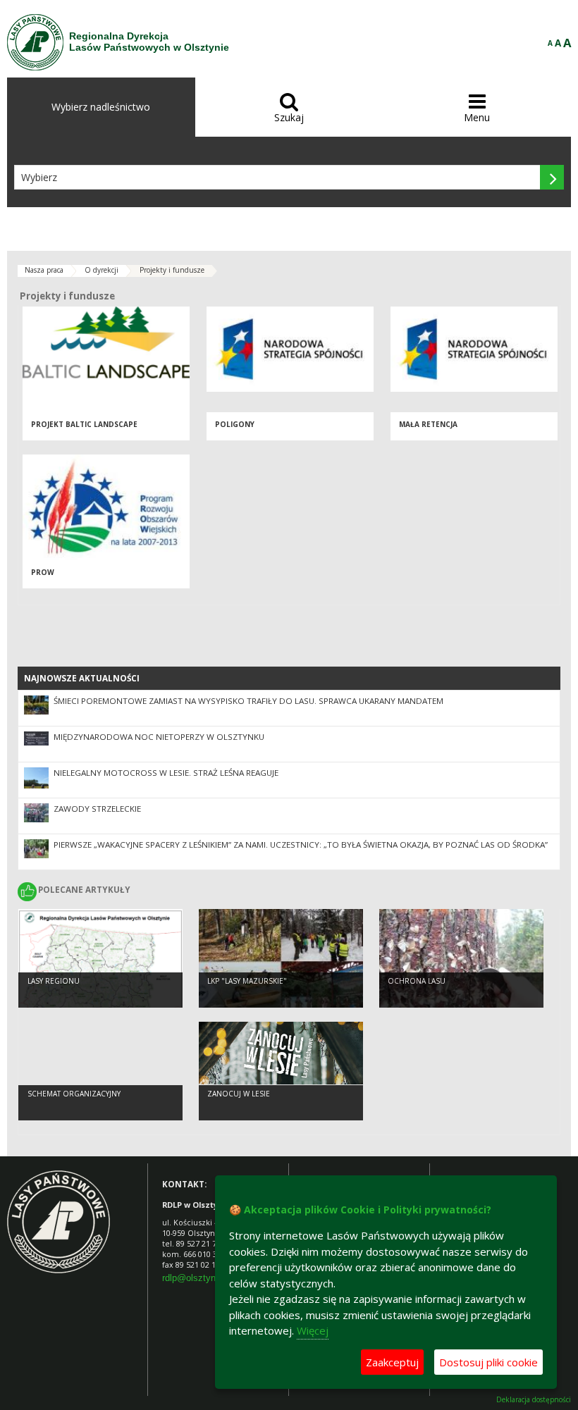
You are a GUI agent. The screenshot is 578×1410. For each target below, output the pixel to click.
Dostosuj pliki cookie (488, 1362)
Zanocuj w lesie (238, 1094)
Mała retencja (428, 424)
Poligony (234, 424)
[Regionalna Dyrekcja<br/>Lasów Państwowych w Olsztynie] (35, 42)
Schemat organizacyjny (74, 1094)
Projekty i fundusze (172, 270)
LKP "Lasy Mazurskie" (247, 981)
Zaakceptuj (392, 1362)
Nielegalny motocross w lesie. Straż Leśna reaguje (166, 772)
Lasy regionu (53, 981)
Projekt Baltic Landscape (84, 424)
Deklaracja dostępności (533, 1400)
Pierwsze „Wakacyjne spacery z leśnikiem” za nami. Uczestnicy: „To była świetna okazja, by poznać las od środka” (301, 844)
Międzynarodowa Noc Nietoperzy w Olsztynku (159, 736)
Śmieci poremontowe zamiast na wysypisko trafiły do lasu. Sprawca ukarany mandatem (248, 700)
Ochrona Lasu (416, 981)
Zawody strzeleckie (97, 808)
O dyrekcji (101, 270)
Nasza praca (44, 270)
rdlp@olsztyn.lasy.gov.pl (212, 1278)
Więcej (312, 1330)
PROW (42, 572)
